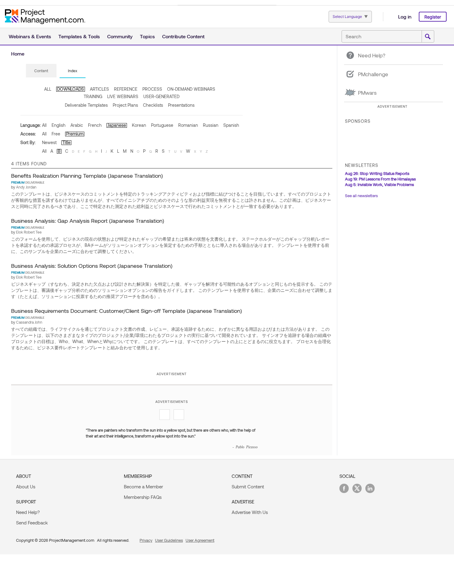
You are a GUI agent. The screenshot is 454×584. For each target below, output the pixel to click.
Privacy (146, 540)
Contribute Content (183, 36)
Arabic (76, 125)
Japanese (116, 125)
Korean (139, 125)
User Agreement (200, 540)
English (58, 125)
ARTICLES (99, 89)
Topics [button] (147, 36)
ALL (47, 89)
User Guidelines (169, 540)
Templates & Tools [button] (79, 36)
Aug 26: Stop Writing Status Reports (377, 173)
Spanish (231, 125)
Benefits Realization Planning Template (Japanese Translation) (87, 175)
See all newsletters (361, 195)
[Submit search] (428, 37)
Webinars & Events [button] (30, 36)
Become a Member (143, 486)
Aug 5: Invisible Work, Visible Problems (379, 184)
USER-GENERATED (161, 96)
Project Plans (125, 105)
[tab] (41, 71)
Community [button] (119, 36)
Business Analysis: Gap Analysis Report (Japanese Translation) (87, 220)
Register (432, 16)
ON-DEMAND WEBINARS (191, 89)
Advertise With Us (250, 512)
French (95, 125)
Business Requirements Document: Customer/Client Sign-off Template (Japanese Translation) (126, 310)
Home (17, 53)
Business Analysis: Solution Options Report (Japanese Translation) (91, 265)
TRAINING (93, 96)
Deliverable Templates (86, 105)
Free (56, 133)
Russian (210, 125)
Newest (49, 142)
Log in (404, 16)
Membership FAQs (143, 497)
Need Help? (28, 512)
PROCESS (152, 89)
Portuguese (162, 125)
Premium (74, 133)
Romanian (188, 125)
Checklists (153, 105)
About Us (25, 486)
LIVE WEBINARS (122, 96)
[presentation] (41, 71)
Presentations (181, 105)
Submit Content (248, 486)
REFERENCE (125, 89)
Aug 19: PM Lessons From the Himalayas (380, 178)
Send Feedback (32, 522)
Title (66, 142)
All (44, 125)
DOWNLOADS (70, 89)
